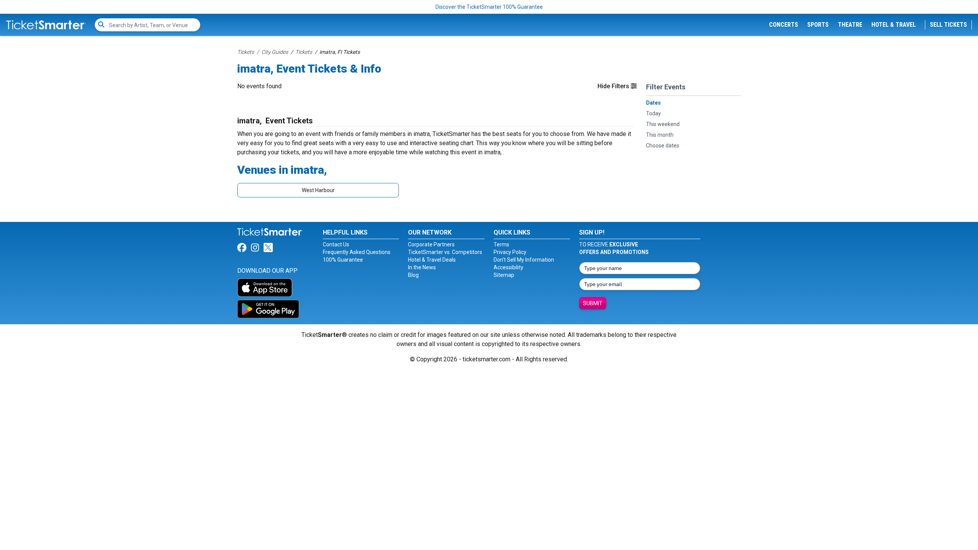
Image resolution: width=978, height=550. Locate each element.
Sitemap (504, 275)
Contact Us (336, 244)
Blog (413, 275)
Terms (501, 244)
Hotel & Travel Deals (432, 260)
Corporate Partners (431, 244)
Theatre (850, 24)
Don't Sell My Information (524, 260)
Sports (818, 24)
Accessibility (508, 267)
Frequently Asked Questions (356, 252)
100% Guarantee (343, 260)
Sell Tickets (948, 24)
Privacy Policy (510, 252)
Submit (592, 303)
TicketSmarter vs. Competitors (445, 252)
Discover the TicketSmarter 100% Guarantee (489, 7)
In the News (422, 267)
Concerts (783, 24)
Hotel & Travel (893, 24)
